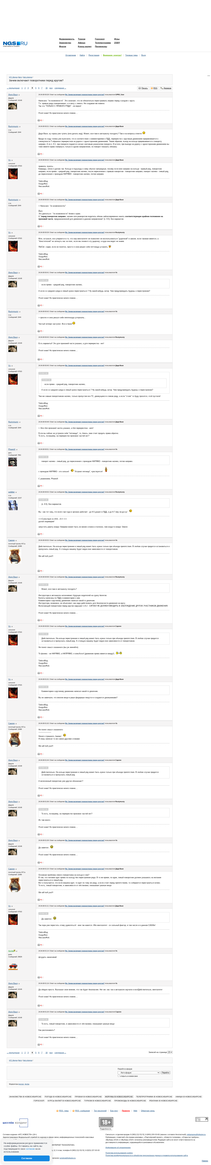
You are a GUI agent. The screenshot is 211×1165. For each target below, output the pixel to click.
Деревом (167, 88)
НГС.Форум (13, 77)
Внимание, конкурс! (112, 55)
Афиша (81, 43)
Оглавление (70, 55)
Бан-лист (114, 1111)
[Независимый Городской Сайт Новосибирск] (15, 44)
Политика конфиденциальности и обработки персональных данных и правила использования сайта (147, 1156)
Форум (62, 46)
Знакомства (65, 43)
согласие (30, 1149)
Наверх (205, 1161)
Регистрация (94, 55)
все (51, 88)
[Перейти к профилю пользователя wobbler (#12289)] (13, 509)
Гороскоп (99, 39)
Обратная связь (148, 1111)
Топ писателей (100, 1111)
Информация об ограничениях (118, 1148)
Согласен (26, 1158)
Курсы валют (85, 46)
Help (135, 1111)
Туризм (81, 39)
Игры (117, 39)
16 (47, 88)
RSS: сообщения (82, 1111)
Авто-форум (27, 77)
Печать (145, 88)
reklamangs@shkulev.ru (196, 1135)
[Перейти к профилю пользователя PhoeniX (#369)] (12, 466)
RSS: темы (64, 1111)
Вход (143, 55)
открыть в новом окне (129, 1076)
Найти (82, 55)
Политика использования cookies (119, 1153)
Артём (27, 1084)
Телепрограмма (103, 43)
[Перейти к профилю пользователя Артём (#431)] (13, 969)
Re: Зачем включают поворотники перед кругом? (84, 94)
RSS (155, 88)
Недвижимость (66, 39)
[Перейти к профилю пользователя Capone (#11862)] (14, 563)
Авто (20, 77)
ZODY (117, 43)
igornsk (21, 1084)
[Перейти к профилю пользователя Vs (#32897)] (13, 178)
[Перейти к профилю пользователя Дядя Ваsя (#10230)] (12, 109)
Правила (126, 1111)
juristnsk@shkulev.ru (68, 1158)
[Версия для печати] (39, 120)
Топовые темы (131, 55)
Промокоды (101, 46)
